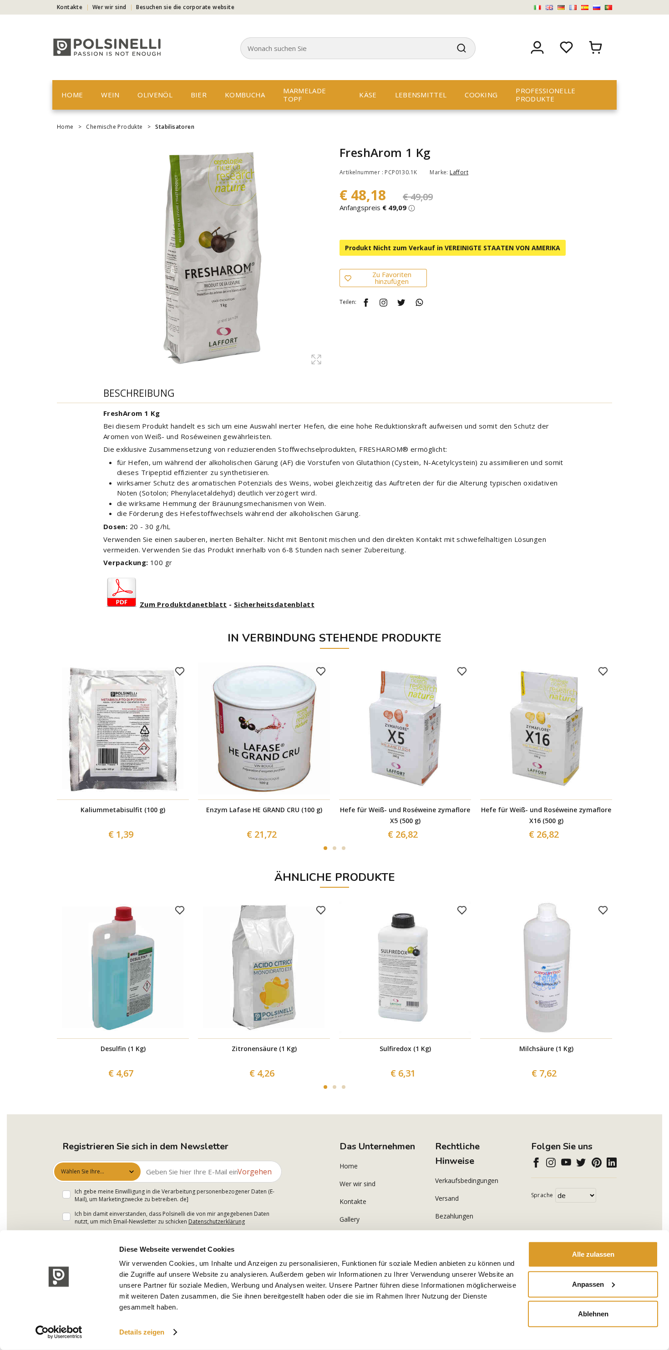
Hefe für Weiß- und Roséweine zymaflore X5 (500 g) (405, 815)
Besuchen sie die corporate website (185, 7)
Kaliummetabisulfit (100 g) (123, 809)
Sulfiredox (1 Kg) (405, 1048)
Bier (199, 94)
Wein (110, 94)
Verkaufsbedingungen (466, 1180)
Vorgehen (255, 1172)
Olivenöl (154, 94)
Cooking (481, 94)
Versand (447, 1198)
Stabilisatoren (174, 127)
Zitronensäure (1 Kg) (264, 1048)
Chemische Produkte (114, 127)
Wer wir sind (109, 7)
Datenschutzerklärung (216, 1221)
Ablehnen (593, 1314)
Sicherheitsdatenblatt (274, 604)
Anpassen (588, 1284)
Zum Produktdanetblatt (183, 604)
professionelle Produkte (545, 94)
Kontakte (69, 7)
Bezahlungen (454, 1216)
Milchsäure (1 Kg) (546, 1048)
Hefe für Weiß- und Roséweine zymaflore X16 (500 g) (546, 815)
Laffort (459, 172)
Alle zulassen (593, 1254)
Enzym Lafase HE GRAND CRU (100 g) (264, 809)
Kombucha (245, 94)
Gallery (350, 1219)
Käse (367, 94)
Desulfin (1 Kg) (123, 1048)
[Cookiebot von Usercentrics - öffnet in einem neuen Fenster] (59, 1332)
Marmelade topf (304, 94)
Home (72, 94)
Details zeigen (141, 1332)
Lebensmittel (421, 94)
